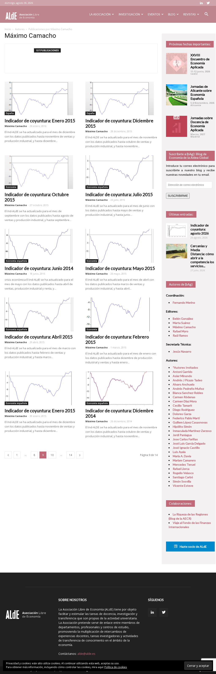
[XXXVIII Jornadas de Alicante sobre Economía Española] (176, 94)
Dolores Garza (182, 414)
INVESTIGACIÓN (129, 14)
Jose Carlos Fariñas (185, 439)
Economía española (97, 187)
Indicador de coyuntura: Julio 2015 (119, 194)
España (10, 113)
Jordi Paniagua (182, 435)
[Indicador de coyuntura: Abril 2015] (41, 314)
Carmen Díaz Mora (185, 401)
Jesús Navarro (182, 351)
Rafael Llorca (181, 468)
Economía (11, 187)
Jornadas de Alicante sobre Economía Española (201, 92)
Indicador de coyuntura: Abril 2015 (39, 336)
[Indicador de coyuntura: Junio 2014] (41, 246)
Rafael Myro (180, 331)
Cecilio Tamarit (182, 405)
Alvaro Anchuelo (183, 384)
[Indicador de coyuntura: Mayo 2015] (121, 246)
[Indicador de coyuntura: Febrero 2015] (121, 314)
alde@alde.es (86, 654)
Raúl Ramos (180, 335)
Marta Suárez (181, 323)
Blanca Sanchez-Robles (188, 393)
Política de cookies (115, 667)
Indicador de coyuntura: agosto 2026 (199, 229)
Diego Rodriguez (183, 409)
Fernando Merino (184, 302)
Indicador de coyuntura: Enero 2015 (40, 120)
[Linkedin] (201, 3)
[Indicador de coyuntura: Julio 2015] (121, 172)
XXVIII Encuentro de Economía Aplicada (199, 61)
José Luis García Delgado (189, 443)
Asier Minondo (182, 376)
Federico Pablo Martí (186, 418)
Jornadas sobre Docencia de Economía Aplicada (201, 124)
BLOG (171, 14)
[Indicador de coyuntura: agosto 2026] (176, 230)
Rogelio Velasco (183, 473)
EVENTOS (154, 14)
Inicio (8, 29)
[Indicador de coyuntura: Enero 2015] (41, 98)
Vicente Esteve (183, 485)
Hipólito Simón (182, 426)
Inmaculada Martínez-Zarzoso (192, 431)
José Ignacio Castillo (186, 447)
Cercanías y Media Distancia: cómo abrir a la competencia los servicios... (202, 256)
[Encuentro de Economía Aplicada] (176, 63)
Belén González (183, 318)
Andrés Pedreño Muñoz (188, 388)
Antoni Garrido (182, 371)
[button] (206, 15)
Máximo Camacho (16, 126)
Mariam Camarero (184, 460)
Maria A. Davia (182, 456)
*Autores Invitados (185, 367)
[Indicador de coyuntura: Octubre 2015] (41, 172)
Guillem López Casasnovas (190, 422)
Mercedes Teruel (184, 464)
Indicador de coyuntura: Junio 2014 (39, 268)
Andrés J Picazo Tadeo (187, 380)
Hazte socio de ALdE (193, 546)
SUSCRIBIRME (178, 195)
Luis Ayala (179, 452)
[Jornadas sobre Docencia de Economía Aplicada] (176, 126)
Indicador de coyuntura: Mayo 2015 (120, 268)
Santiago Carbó (183, 477)
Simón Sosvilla (182, 481)
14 (70, 455)
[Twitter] (208, 3)
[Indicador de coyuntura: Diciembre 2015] (121, 98)
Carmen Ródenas (184, 397)
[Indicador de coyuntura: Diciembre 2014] (121, 388)
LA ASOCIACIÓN (100, 14)
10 (52, 455)
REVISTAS (189, 14)
